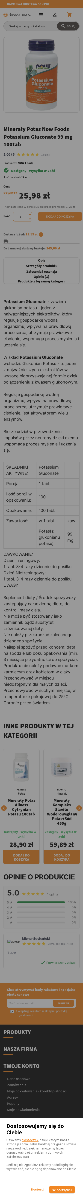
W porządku (62, 1190)
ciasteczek (30, 1140)
